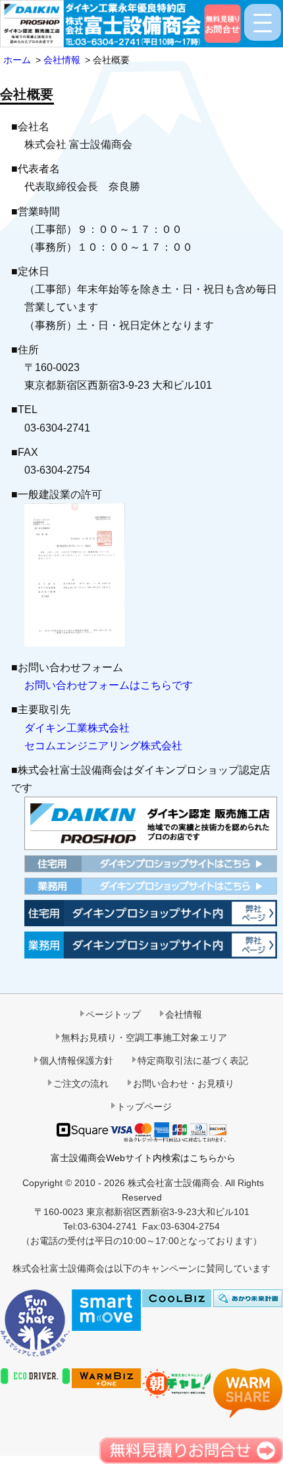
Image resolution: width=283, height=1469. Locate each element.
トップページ (144, 1106)
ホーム (17, 60)
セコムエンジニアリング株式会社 (103, 745)
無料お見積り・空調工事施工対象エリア (144, 1037)
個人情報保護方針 (76, 1060)
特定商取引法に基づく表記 (193, 1060)
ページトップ (113, 1014)
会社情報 (61, 60)
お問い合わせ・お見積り (183, 1083)
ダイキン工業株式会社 (77, 728)
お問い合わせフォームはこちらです (108, 685)
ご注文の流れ (81, 1083)
